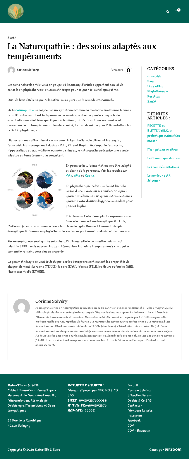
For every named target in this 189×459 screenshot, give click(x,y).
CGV (131, 426)
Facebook (134, 420)
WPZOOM (173, 450)
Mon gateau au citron (162, 149)
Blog (150, 81)
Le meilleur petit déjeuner (159, 178)
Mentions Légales (140, 410)
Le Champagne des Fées (164, 158)
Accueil (133, 385)
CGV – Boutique (139, 431)
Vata (69, 175)
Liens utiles (155, 86)
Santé (12, 38)
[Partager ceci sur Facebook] (128, 70)
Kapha (89, 175)
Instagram (135, 415)
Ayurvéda (154, 76)
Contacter (135, 405)
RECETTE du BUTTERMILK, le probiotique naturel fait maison (163, 133)
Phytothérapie (157, 91)
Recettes (153, 96)
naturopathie (24, 110)
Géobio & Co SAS (140, 400)
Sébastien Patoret (140, 395)
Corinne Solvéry (28, 70)
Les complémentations (163, 167)
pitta (77, 175)
